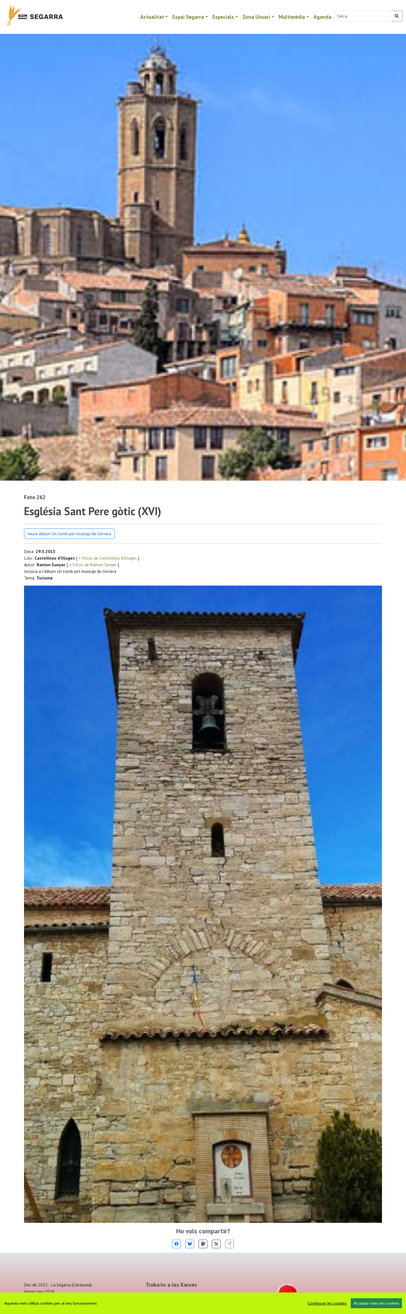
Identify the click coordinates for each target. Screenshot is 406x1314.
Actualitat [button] (152, 16)
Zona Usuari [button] (256, 16)
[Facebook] (176, 1244)
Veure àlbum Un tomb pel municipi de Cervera (69, 533)
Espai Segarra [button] (188, 16)
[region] (203, 1303)
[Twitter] (216, 1244)
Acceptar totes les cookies (376, 1303)
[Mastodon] (203, 1244)
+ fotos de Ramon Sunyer (93, 564)
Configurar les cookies (327, 1303)
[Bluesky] (189, 1244)
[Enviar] (229, 1244)
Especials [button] (223, 16)
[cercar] (397, 16)
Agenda (322, 16)
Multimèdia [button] (292, 16)
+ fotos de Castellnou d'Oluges (107, 558)
